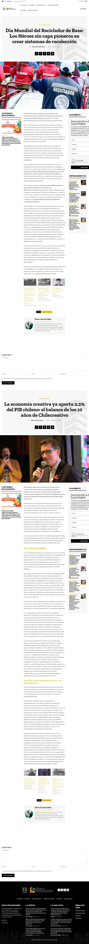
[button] (21, 14)
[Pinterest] (44, 53)
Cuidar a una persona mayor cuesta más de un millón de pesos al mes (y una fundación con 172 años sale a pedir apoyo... (61, 921)
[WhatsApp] (48, 53)
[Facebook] (80, 1)
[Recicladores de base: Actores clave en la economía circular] (58, 282)
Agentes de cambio (56, 925)
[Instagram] (82, 1)
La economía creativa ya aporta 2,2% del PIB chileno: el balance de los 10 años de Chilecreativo (74, 185)
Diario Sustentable (38, 47)
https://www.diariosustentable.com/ (44, 321)
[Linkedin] (52, 53)
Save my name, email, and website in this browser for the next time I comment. (28, 378)
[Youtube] (86, 1)
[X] (84, 1)
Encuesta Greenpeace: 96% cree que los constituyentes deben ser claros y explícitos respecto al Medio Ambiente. (67, 345)
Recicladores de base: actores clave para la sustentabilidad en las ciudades (22, 344)
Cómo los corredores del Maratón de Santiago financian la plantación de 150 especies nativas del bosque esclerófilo (61, 931)
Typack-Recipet (47, 312)
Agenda (71, 191)
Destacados (5, 135)
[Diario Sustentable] (29, 325)
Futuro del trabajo (44, 25)
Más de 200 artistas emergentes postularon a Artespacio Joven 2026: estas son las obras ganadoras (35, 921)
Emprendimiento (73, 180)
